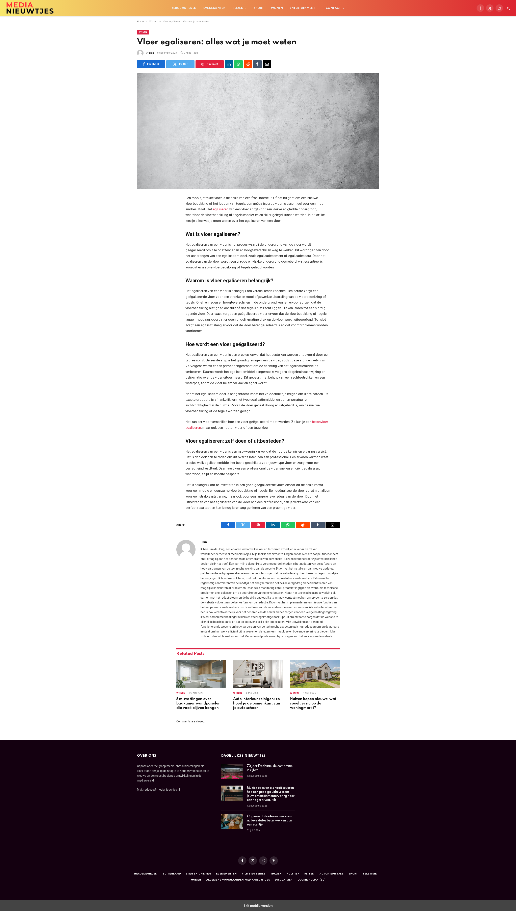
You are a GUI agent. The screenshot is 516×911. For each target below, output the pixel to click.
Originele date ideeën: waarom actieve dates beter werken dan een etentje (269, 820)
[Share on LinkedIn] (229, 64)
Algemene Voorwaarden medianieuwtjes (238, 879)
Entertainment (302, 8)
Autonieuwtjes (331, 873)
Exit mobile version (258, 906)
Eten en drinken (198, 873)
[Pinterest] (144, 239)
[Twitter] (144, 219)
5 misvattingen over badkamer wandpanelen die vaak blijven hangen (198, 703)
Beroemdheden (184, 8)
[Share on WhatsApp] (238, 64)
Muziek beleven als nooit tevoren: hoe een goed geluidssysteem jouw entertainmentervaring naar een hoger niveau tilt (270, 794)
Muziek (275, 873)
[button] (508, 8)
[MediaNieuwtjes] (55, 8)
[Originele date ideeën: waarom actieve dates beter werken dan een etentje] (232, 821)
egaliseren (220, 209)
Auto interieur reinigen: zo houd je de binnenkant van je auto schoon (256, 703)
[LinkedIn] (144, 229)
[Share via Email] (267, 64)
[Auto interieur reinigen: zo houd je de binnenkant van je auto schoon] (258, 674)
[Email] (144, 250)
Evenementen (214, 8)
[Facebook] (144, 209)
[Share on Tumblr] (257, 64)
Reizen (238, 8)
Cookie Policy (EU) (312, 879)
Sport (259, 8)
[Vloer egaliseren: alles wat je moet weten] (258, 131)
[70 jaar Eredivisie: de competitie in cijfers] (232, 771)
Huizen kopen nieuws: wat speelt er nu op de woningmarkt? (313, 703)
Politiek (292, 873)
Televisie (370, 873)
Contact (333, 8)
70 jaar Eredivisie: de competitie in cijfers (270, 768)
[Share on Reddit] (248, 64)
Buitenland (171, 873)
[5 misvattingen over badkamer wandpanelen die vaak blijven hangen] (201, 674)
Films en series (253, 873)
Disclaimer (283, 879)
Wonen (277, 8)
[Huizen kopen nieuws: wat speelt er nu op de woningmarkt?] (315, 674)
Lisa (151, 52)
